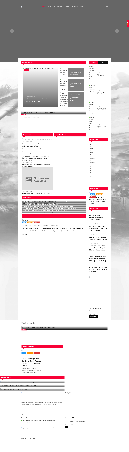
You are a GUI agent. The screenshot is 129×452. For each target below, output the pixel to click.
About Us (49, 6)
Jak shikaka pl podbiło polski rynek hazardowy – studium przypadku (45, 210)
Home (43, 6)
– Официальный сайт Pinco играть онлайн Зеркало (76, 85)
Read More (24, 234)
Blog (54, 6)
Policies (81, 6)
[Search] (104, 6)
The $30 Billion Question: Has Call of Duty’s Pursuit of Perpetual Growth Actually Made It (53, 228)
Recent (94, 62)
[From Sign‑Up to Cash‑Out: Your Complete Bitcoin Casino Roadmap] (92, 74)
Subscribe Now (93, 316)
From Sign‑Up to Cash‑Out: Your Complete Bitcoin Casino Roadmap (43, 120)
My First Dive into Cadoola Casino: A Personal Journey (102, 109)
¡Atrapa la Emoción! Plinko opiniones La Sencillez (75, 99)
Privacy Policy (74, 6)
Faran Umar (30, 103)
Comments (38, 103)
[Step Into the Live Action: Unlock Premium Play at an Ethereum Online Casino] (92, 126)
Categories (59, 6)
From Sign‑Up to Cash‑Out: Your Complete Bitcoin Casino (40, 332)
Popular (103, 62)
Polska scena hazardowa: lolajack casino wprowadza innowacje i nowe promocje (97, 259)
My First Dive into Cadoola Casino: (13, 388)
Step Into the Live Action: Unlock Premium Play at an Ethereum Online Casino (98, 248)
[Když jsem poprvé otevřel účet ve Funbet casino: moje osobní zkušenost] (92, 92)
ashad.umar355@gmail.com (78, 421)
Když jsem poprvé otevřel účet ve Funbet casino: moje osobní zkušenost (98, 228)
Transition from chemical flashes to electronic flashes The (37, 193)
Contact (67, 6)
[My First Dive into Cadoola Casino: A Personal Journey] (92, 108)
